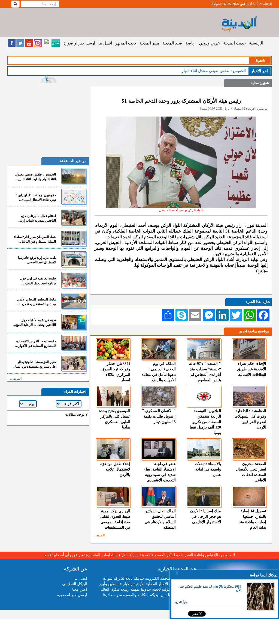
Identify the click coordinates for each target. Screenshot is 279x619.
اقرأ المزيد (180, 602)
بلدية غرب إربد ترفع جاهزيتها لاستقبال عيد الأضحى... (37, 260)
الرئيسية (256, 43)
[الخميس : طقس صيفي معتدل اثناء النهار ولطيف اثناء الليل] (73, 176)
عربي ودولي (209, 43)
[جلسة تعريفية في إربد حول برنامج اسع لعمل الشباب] (73, 280)
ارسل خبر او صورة (79, 43)
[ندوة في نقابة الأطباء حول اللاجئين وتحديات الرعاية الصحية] (73, 321)
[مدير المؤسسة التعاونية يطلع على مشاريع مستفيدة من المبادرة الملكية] (73, 363)
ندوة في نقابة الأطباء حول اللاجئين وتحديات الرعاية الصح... (34, 322)
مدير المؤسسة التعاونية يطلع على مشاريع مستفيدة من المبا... (34, 364)
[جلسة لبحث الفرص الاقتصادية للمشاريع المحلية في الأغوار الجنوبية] (73, 342)
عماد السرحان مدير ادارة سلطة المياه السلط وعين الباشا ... (35, 239)
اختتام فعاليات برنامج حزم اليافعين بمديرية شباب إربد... (37, 218)
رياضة (191, 43)
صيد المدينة (172, 43)
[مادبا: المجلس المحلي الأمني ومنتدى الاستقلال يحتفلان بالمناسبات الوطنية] (73, 301)
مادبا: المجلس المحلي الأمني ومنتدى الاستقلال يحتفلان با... (36, 301)
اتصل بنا (105, 43)
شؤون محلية (260, 83)
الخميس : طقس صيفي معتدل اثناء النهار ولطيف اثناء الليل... (35, 176)
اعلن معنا (79, 589)
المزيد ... (99, 535)
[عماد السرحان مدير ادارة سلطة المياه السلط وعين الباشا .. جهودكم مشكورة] (73, 238)
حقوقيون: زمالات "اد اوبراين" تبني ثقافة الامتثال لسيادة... (36, 197)
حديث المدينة (234, 43)
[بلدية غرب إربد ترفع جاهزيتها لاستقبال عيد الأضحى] (73, 259)
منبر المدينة (149, 43)
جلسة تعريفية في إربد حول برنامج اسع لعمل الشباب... (38, 280)
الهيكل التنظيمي (74, 584)
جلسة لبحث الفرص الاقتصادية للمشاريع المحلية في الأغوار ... (35, 343)
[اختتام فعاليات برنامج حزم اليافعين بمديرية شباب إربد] (73, 217)
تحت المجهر (125, 43)
